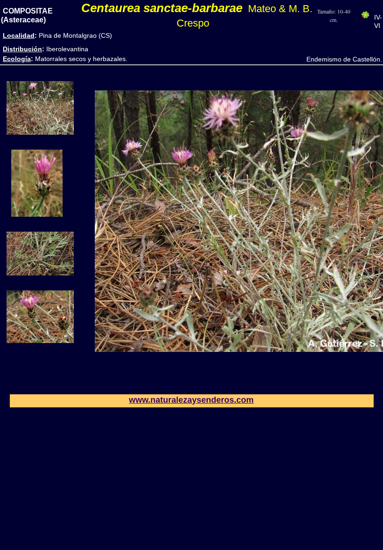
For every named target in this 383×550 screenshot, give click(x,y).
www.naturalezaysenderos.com (191, 400)
